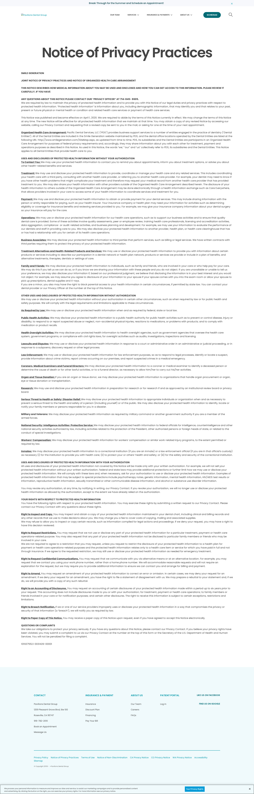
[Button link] (231, 15)
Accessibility (200, 757)
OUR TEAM (115, 15)
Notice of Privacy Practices (65, 757)
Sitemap (38, 761)
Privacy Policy (41, 757)
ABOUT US (184, 15)
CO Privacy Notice (160, 757)
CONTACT (40, 695)
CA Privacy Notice (139, 757)
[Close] (250, 789)
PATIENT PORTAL (169, 695)
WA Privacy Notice (182, 757)
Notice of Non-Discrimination (112, 757)
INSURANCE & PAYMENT (99, 695)
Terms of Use (88, 757)
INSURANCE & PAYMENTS (158, 15)
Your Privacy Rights (194, 789)
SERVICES (132, 15)
